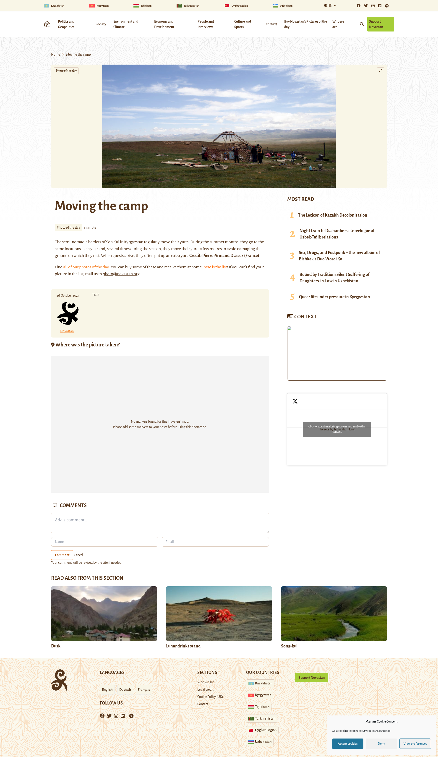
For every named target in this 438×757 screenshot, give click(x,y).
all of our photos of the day (86, 267)
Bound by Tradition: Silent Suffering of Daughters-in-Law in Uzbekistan (335, 277)
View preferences (415, 743)
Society (101, 24)
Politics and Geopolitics (66, 24)
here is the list (215, 267)
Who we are (338, 24)
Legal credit (205, 689)
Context (271, 24)
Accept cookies (348, 743)
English (107, 690)
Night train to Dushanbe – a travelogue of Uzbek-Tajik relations (337, 233)
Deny (381, 743)
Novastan (67, 331)
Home (55, 54)
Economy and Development (164, 24)
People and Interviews (206, 24)
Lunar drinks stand (183, 646)
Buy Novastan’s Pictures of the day (305, 24)
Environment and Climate (125, 24)
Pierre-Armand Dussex (222, 255)
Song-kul (289, 646)
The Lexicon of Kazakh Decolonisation (332, 215)
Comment (62, 555)
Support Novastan (376, 24)
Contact (202, 704)
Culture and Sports (242, 24)
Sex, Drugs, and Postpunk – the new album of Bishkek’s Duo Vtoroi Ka (339, 255)
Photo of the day (66, 70)
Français (144, 690)
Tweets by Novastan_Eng (336, 429)
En (330, 5)
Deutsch (125, 690)
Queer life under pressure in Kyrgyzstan (334, 297)
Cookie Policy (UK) (210, 697)
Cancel (78, 555)
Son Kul (112, 242)
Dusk (55, 646)
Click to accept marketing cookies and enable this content (336, 429)
